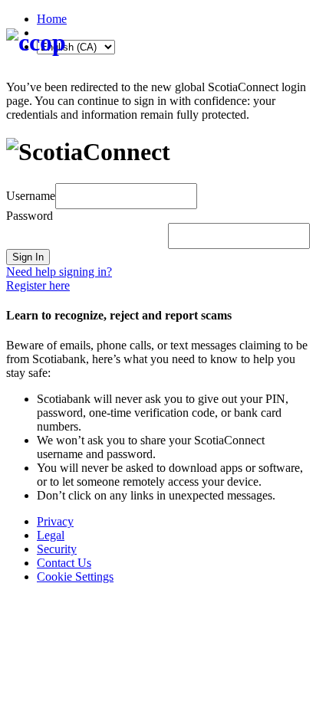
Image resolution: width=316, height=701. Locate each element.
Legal (50, 535)
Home (52, 18)
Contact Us (64, 562)
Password (29, 215)
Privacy (55, 521)
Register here (38, 285)
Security (57, 548)
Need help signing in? (59, 271)
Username (30, 194)
